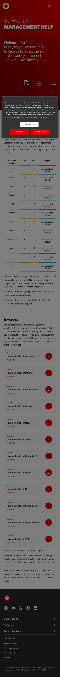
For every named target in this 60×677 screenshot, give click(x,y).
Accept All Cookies (40, 132)
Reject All (19, 132)
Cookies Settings (29, 124)
